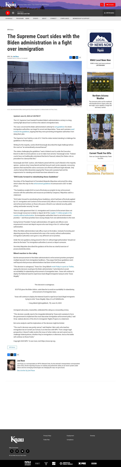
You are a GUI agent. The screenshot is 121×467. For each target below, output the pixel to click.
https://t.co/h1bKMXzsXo (55, 299)
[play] (7, 13)
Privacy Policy (47, 435)
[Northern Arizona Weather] (100, 82)
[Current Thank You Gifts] (100, 131)
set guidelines (60, 127)
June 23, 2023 (57, 303)
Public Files (46, 439)
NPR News (10, 30)
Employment (70, 435)
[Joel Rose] (11, 365)
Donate (111, 5)
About (44, 18)
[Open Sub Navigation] (13, 18)
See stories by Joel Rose (26, 370)
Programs (20, 18)
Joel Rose (16, 56)
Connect (53, 18)
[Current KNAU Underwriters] (100, 169)
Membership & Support (81, 18)
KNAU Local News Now (100, 60)
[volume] (13, 13)
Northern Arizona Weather (100, 97)
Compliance (64, 18)
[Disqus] (60, 405)
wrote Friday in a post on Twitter (62, 267)
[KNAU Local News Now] (100, 43)
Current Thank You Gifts (100, 153)
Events (35, 18)
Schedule (9, 18)
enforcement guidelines (42, 184)
